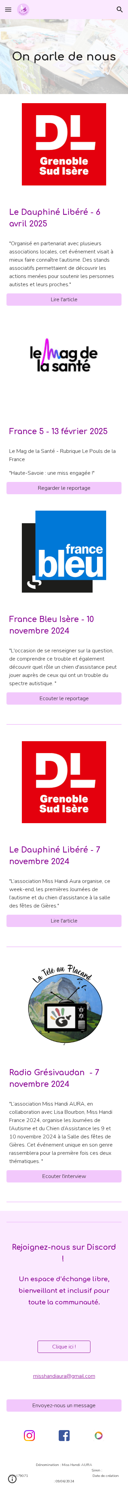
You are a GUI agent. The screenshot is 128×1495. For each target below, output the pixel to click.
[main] (64, 57)
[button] (8, 9)
